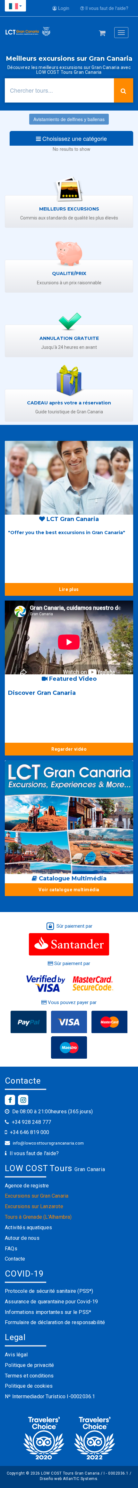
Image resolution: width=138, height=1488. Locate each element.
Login (63, 8)
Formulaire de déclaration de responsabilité (55, 1322)
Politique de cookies (29, 1386)
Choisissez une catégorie (74, 138)
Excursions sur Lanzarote (34, 1206)
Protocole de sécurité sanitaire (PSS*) (49, 1291)
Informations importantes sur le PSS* (48, 1312)
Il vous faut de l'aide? (106, 8)
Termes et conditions (29, 1376)
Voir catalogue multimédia (69, 889)
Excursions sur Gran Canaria (36, 1196)
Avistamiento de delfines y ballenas (69, 119)
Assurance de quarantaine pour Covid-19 (51, 1302)
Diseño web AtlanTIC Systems (69, 1478)
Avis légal (16, 1355)
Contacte (15, 1259)
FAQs (11, 1249)
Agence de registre (27, 1186)
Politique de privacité (29, 1365)
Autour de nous (22, 1238)
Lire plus (69, 589)
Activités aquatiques (28, 1227)
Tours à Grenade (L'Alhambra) (38, 1217)
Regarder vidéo (69, 749)
